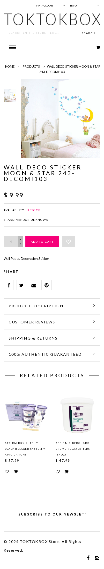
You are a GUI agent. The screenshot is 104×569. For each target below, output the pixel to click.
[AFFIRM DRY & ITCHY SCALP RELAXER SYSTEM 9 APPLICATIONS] (26, 414)
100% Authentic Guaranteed (45, 354)
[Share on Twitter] (21, 285)
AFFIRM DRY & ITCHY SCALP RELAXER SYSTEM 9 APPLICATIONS (25, 449)
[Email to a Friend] (34, 285)
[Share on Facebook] (9, 285)
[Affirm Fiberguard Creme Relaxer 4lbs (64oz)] (77, 414)
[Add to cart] (16, 471)
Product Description (36, 305)
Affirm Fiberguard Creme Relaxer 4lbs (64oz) (73, 449)
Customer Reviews (32, 322)
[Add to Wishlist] (68, 241)
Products (31, 66)
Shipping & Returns (33, 338)
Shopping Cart (94, 47)
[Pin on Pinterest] (46, 285)
